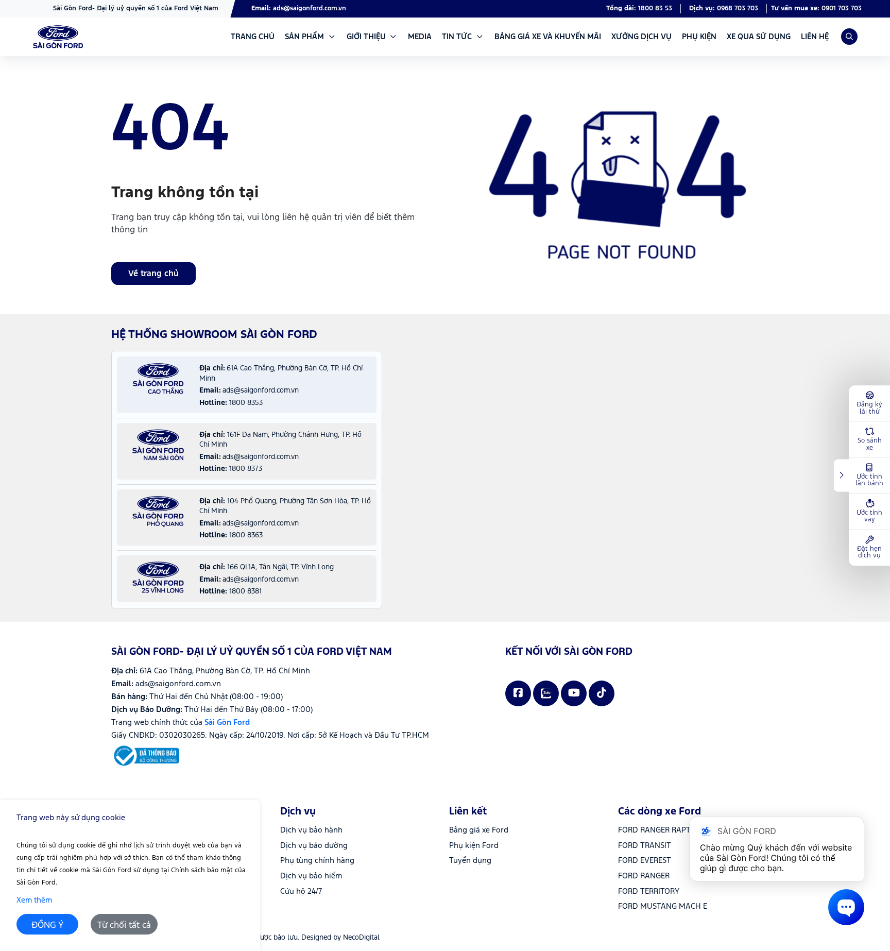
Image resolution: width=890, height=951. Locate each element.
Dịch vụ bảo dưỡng (314, 845)
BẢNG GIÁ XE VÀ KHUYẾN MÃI (547, 36)
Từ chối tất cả (124, 925)
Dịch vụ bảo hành (311, 830)
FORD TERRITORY (648, 891)
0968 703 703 (737, 8)
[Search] (849, 36)
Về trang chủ (153, 274)
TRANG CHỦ (253, 36)
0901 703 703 (841, 8)
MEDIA (420, 36)
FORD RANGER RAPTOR (659, 830)
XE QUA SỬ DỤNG (759, 36)
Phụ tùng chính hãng (317, 860)
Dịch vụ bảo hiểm (311, 876)
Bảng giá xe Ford (478, 830)
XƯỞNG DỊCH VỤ (641, 36)
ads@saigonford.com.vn (309, 8)
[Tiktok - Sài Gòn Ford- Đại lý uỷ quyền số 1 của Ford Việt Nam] (601, 693)
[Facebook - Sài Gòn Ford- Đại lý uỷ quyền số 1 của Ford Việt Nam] (518, 693)
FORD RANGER (644, 876)
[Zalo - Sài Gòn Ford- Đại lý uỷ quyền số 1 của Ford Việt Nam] (546, 693)
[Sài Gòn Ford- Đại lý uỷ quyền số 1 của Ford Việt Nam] (58, 37)
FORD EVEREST (644, 860)
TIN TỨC (457, 36)
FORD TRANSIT (644, 845)
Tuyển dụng (470, 860)
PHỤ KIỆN (699, 36)
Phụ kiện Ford (474, 845)
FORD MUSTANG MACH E (662, 906)
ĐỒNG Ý (47, 925)
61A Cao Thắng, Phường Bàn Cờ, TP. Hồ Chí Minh (225, 671)
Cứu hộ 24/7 (301, 891)
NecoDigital (361, 938)
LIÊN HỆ (815, 36)
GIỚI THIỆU (366, 36)
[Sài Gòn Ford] (145, 755)
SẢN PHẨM (304, 36)
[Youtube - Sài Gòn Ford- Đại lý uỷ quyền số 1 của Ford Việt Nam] (574, 693)
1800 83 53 (655, 8)
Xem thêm (34, 900)
